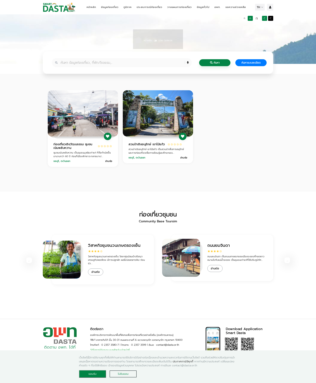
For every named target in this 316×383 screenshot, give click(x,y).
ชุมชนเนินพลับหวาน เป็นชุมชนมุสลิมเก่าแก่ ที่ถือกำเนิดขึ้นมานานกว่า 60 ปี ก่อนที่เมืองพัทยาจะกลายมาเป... (82, 154)
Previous (28, 260)
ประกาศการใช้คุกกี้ (183, 362)
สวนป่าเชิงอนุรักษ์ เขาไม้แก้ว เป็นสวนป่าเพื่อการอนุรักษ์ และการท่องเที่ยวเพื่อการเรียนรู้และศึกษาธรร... (156, 151)
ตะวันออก (65, 161)
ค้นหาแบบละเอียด (251, 63)
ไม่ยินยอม (123, 374)
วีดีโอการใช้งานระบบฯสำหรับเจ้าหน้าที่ (110, 350)
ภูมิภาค (127, 7)
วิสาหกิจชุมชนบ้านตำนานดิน (112, 245)
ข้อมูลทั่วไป (203, 7)
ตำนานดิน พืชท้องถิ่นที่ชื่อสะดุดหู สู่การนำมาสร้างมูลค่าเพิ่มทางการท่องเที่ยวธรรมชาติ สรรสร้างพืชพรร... (117, 258)
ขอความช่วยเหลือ (235, 7)
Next (286, 260)
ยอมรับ (92, 374)
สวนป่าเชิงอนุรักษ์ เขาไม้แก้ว (147, 144)
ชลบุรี (56, 161)
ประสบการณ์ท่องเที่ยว (149, 7)
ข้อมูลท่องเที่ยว (109, 7)
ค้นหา (216, 63)
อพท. (217, 7)
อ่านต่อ (108, 161)
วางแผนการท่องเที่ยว (179, 7)
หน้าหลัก (91, 7)
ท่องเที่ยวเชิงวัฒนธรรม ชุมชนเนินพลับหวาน (72, 146)
